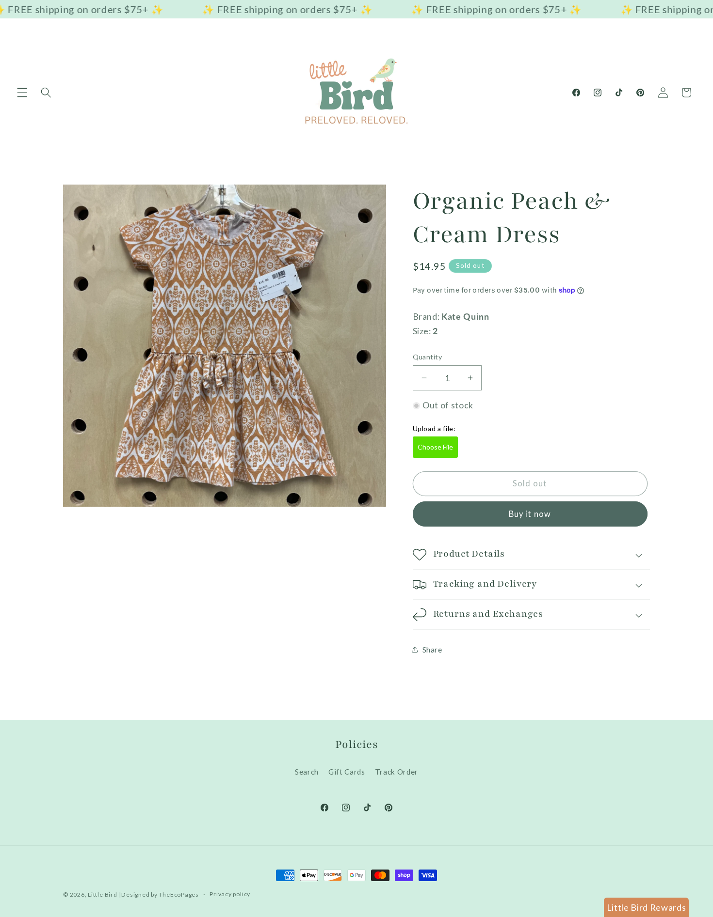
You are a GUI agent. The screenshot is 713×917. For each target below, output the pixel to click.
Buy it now (530, 514)
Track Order (396, 771)
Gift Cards (346, 771)
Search (307, 771)
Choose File (435, 447)
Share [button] (432, 649)
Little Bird (102, 894)
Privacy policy (230, 894)
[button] (22, 92)
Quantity (427, 357)
